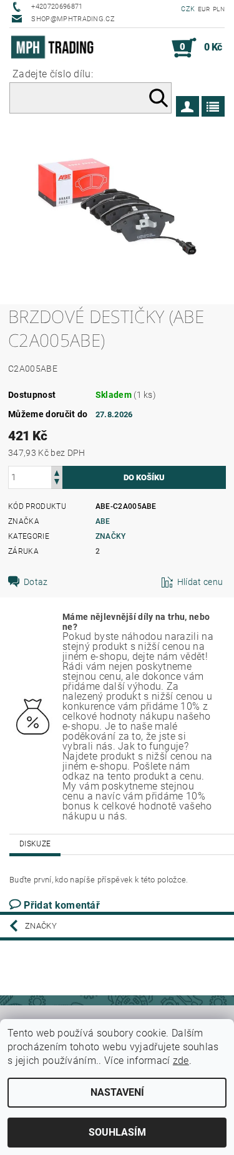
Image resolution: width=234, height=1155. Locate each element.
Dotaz (36, 582)
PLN (219, 9)
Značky (110, 536)
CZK (188, 9)
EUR (204, 9)
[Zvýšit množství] (56, 472)
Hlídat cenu (200, 582)
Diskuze (35, 843)
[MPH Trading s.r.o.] (54, 48)
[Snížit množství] (56, 483)
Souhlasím (117, 1132)
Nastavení (117, 1092)
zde (181, 1060)
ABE (102, 521)
